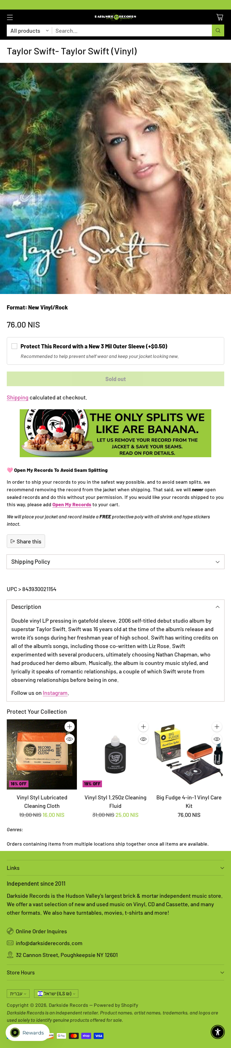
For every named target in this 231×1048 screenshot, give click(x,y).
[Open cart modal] (219, 17)
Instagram (55, 692)
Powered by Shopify (116, 1005)
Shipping (17, 397)
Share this (29, 541)
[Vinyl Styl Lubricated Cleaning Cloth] (42, 754)
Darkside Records (68, 1005)
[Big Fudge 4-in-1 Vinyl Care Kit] (189, 754)
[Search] (218, 30)
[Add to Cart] (70, 727)
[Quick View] (70, 739)
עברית (16, 993)
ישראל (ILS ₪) (57, 993)
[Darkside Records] (115, 17)
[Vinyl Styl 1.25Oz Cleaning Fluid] (115, 754)
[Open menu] (9, 17)
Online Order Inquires (41, 931)
